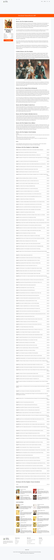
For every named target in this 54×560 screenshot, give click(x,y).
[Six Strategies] (18, 512)
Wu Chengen (21, 490)
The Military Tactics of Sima (40, 504)
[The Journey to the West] (18, 491)
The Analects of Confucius (23, 528)
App (49, 1)
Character (40, 543)
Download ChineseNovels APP (27, 15)
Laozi (20, 505)
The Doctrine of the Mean (23, 522)
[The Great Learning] (35, 524)
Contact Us (16, 543)
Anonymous (21, 517)
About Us (16, 539)
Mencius (38, 517)
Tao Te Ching (21, 504)
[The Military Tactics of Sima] (35, 506)
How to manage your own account (31, 539)
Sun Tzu (38, 529)
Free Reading (8, 40)
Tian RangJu (38, 505)
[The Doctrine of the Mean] (18, 524)
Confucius (21, 529)
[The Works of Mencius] (35, 518)
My (47, 1)
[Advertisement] (27, 8)
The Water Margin (39, 495)
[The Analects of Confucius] (18, 530)
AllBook (45, 1)
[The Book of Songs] (18, 518)
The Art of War (39, 528)
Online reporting (41, 539)
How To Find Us (29, 542)
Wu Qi (37, 511)
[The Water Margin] (35, 497)
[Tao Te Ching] (18, 506)
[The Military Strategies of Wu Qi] (35, 512)
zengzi (37, 523)
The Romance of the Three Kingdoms (24, 495)
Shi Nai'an (38, 496)
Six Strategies (21, 510)
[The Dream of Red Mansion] (35, 491)
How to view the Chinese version (31, 543)
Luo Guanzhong (11, 33)
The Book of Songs (22, 516)
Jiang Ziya (21, 511)
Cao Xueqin (38, 490)
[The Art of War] (35, 530)
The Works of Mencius (40, 516)
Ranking (40, 542)
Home (42, 1)
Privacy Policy (16, 542)
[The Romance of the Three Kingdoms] (18, 497)
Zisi (20, 523)
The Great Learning (39, 522)
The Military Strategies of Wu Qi (41, 510)
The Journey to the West (23, 489)
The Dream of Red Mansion (40, 489)
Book (19, 19)
